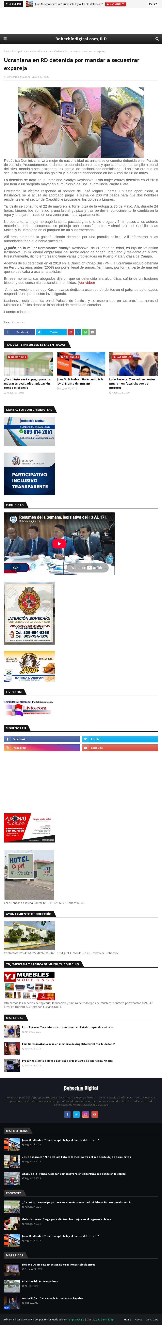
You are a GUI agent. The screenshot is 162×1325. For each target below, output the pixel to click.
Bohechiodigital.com (18, 77)
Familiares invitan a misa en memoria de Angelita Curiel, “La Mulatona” (68, 1044)
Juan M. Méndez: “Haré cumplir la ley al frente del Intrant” (69, 4)
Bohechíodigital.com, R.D (81, 38)
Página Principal (13, 51)
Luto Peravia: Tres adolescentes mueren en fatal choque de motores (132, 383)
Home (127, 1319)
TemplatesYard (75, 1319)
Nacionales (30, 51)
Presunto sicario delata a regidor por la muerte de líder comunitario (67, 1061)
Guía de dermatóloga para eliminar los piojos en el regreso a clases (66, 1219)
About (138, 1319)
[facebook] (42, 739)
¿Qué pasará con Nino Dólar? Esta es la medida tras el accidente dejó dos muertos (76, 1157)
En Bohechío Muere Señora (40, 1281)
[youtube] (120, 747)
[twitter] (120, 739)
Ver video (86, 283)
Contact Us (152, 1319)
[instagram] (42, 747)
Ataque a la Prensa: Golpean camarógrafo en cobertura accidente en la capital (74, 1174)
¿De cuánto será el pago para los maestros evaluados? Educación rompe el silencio (27, 383)
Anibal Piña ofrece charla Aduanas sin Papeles (52, 1298)
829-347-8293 (105, 1319)
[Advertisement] (81, 21)
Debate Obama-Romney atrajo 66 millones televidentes (58, 1264)
